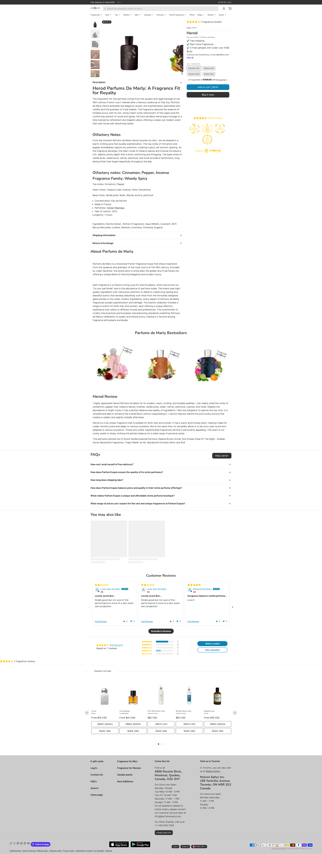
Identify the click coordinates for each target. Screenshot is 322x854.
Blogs (200, 15)
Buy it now (208, 94)
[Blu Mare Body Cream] (189, 694)
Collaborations (15, 851)
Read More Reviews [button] (161, 631)
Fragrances (95, 15)
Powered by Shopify (279, 848)
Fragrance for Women (129, 768)
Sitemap (108, 851)
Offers (192, 15)
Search (94, 788)
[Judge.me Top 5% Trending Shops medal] (190, 140)
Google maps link (163, 832)
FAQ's (94, 781)
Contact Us (97, 774)
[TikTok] (11, 844)
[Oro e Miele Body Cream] (161, 694)
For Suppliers (99, 851)
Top (116, 15)
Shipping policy (55, 851)
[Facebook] (18, 844)
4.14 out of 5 (116, 645)
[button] (194, 22)
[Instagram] (14, 844)
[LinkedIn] (25, 844)
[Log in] (222, 8)
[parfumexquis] (95, 9)
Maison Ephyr (213, 771)
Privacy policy (69, 851)
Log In (94, 768)
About (221, 15)
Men (136, 15)
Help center (221, 455)
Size (193, 64)
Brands (210, 15)
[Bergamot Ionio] (217, 694)
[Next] (234, 712)
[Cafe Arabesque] (133, 694)
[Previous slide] (105, 47)
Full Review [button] (101, 621)
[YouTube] (28, 844)
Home (189, 28)
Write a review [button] (212, 643)
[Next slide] (179, 47)
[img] (101, 585)
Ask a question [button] (212, 650)
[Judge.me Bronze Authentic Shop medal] (202, 129)
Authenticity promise (84, 851)
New (107, 15)
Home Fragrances (176, 15)
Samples (147, 15)
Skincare (160, 15)
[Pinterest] (21, 844)
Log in (229, 2)
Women (126, 15)
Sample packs (124, 774)
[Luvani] (104, 694)
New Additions (125, 781)
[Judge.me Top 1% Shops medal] (215, 129)
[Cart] (228, 8)
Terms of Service (29, 851)
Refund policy (42, 851)
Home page (97, 794)
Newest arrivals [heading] (102, 671)
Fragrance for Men (127, 761)
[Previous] (87, 712)
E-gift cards (97, 761)
